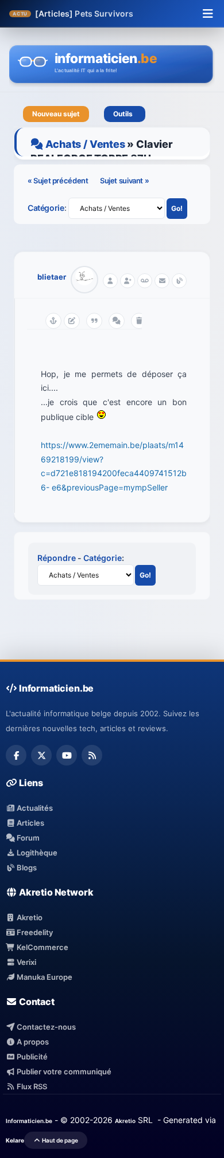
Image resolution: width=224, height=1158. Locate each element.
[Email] (162, 280)
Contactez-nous (45, 1026)
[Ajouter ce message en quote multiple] (117, 321)
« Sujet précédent (59, 180)
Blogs (26, 867)
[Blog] (179, 280)
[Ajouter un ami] (127, 280)
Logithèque (36, 852)
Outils (124, 113)
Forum (27, 837)
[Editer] (72, 321)
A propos (32, 1041)
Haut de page (59, 1140)
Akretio (29, 917)
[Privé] (144, 280)
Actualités (34, 807)
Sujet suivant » (124, 180)
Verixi (25, 962)
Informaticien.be (29, 1120)
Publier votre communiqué (63, 1071)
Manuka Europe (43, 977)
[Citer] (94, 321)
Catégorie (46, 208)
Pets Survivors (104, 13)
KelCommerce (41, 947)
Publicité (31, 1056)
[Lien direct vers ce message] (53, 321)
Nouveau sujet (56, 113)
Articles (29, 822)
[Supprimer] (139, 321)
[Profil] (110, 280)
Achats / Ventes (85, 144)
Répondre (56, 558)
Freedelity (34, 932)
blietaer (51, 276)
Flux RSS (31, 1086)
